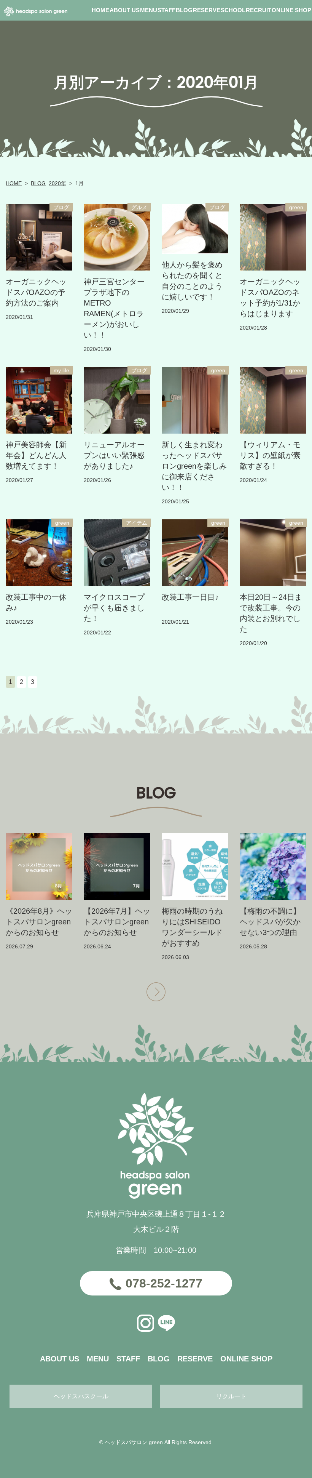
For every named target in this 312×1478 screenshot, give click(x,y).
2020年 (57, 183)
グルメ (139, 207)
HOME (14, 183)
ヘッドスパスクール (81, 1396)
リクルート (231, 1396)
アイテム (136, 523)
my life (61, 370)
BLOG (38, 183)
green (296, 207)
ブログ (61, 207)
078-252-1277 (164, 1283)
